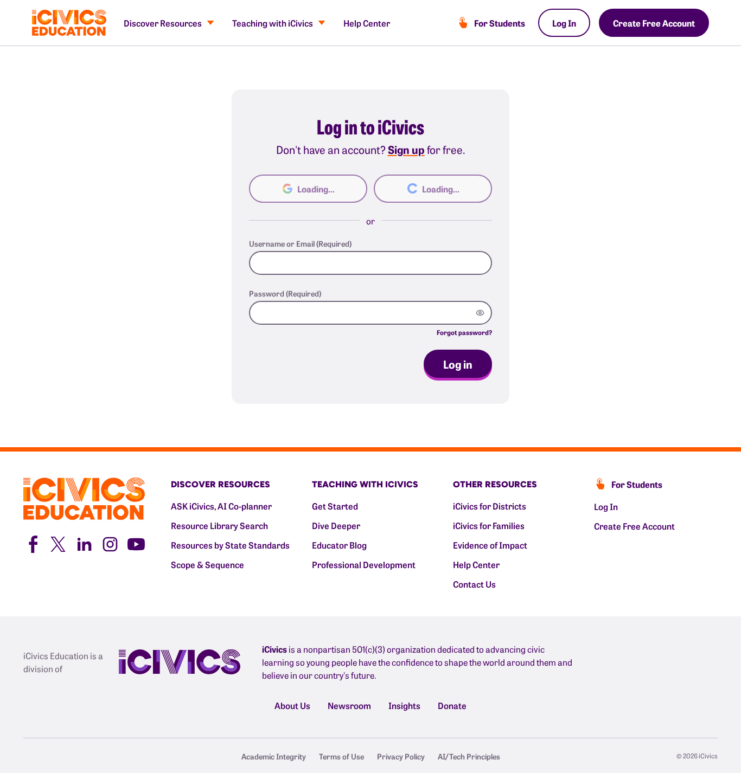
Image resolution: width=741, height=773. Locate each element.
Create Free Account (654, 23)
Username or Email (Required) (300, 243)
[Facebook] (32, 543)
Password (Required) (285, 293)
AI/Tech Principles (469, 756)
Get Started (335, 506)
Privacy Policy (401, 756)
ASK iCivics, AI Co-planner (221, 506)
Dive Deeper (336, 525)
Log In (564, 23)
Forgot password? (464, 332)
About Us (292, 705)
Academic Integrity (273, 756)
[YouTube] (136, 543)
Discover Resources (163, 23)
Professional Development (364, 564)
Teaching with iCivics (272, 23)
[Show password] (480, 312)
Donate (452, 705)
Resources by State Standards (230, 545)
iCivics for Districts (489, 506)
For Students (499, 23)
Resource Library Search (219, 525)
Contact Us (474, 584)
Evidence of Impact (490, 545)
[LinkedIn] (84, 543)
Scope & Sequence (207, 564)
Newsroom (349, 705)
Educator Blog (339, 545)
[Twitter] (58, 543)
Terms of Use (341, 756)
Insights (404, 705)
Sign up (406, 149)
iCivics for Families (489, 525)
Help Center (366, 23)
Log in (457, 363)
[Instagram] (110, 543)
